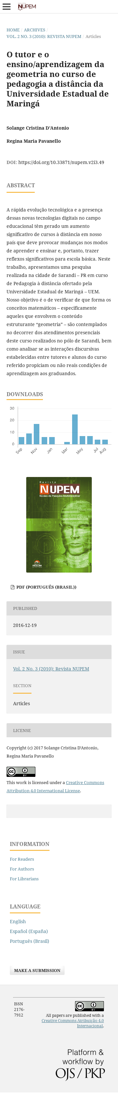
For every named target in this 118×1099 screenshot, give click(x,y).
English (18, 921)
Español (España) (29, 931)
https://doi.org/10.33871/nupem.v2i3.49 (61, 162)
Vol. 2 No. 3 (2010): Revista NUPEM (44, 36)
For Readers (22, 859)
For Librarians (24, 879)
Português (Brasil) (29, 941)
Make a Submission (37, 970)
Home (13, 30)
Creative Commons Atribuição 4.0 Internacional (73, 1023)
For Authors (22, 869)
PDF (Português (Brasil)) (45, 587)
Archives (34, 30)
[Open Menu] (6, 6)
